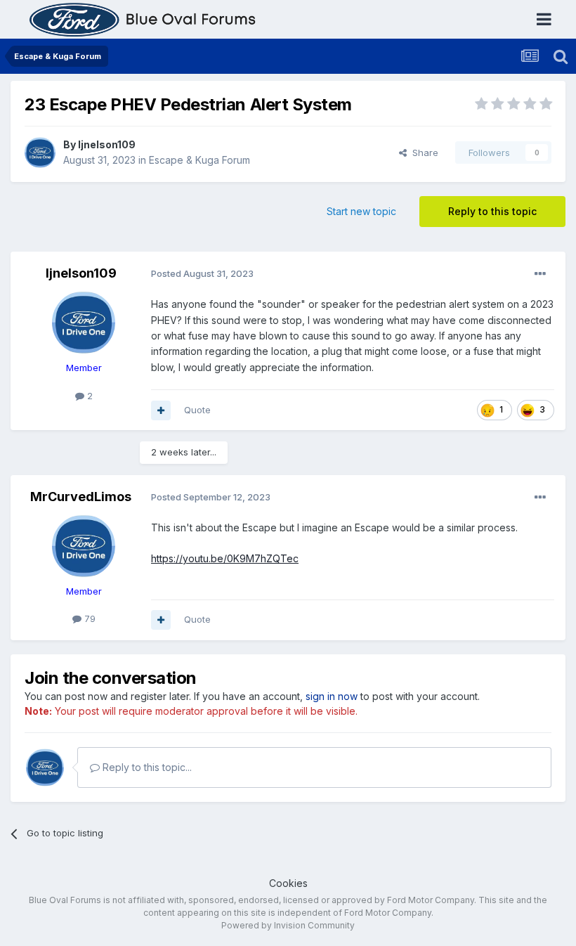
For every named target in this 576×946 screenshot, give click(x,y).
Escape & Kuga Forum (199, 160)
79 (88, 618)
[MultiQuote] (161, 410)
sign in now (332, 696)
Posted (202, 273)
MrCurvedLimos (80, 496)
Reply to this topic (492, 211)
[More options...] (540, 274)
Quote (197, 409)
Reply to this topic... (146, 767)
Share (422, 152)
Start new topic (361, 211)
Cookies (288, 883)
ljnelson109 (107, 144)
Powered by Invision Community (288, 925)
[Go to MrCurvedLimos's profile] (83, 546)
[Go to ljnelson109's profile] (40, 152)
